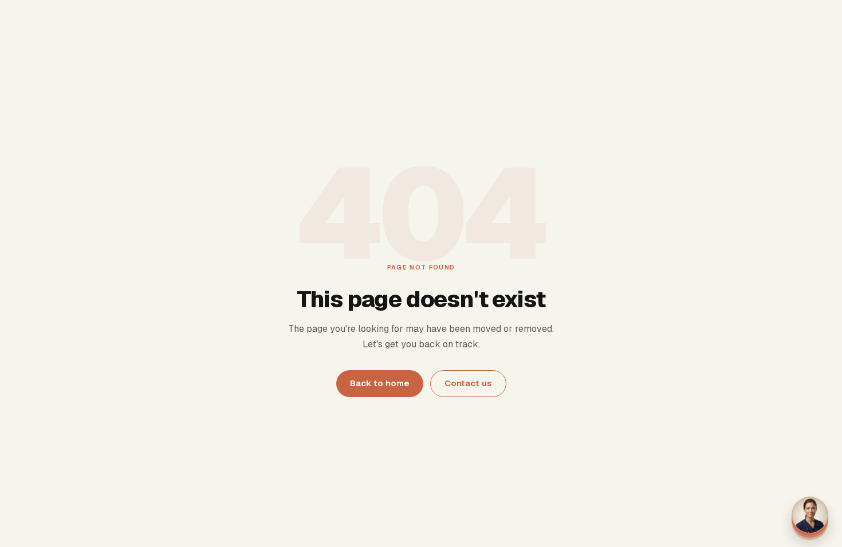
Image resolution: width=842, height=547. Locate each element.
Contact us (468, 383)
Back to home (380, 383)
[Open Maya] (810, 515)
